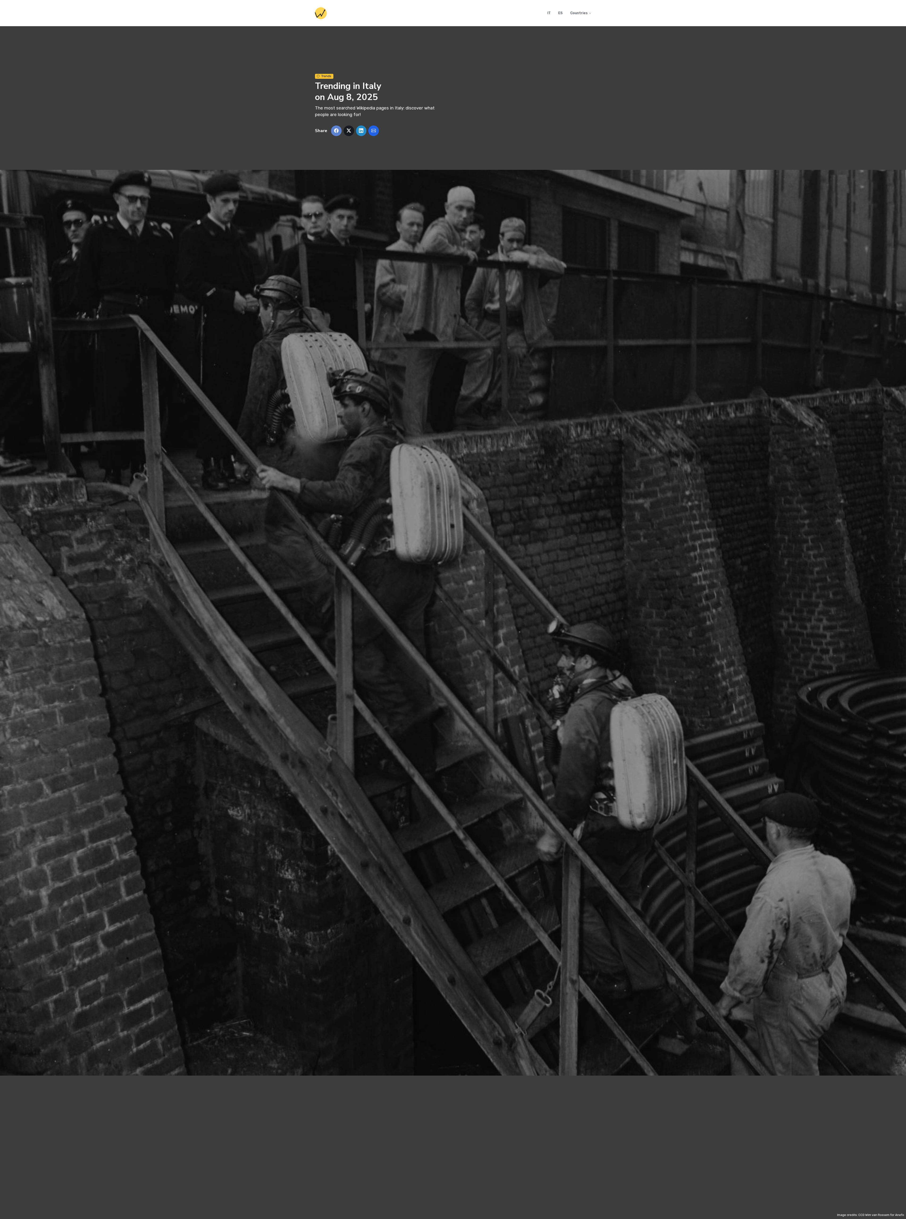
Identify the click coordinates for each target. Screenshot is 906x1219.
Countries (579, 13)
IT (549, 13)
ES (560, 13)
